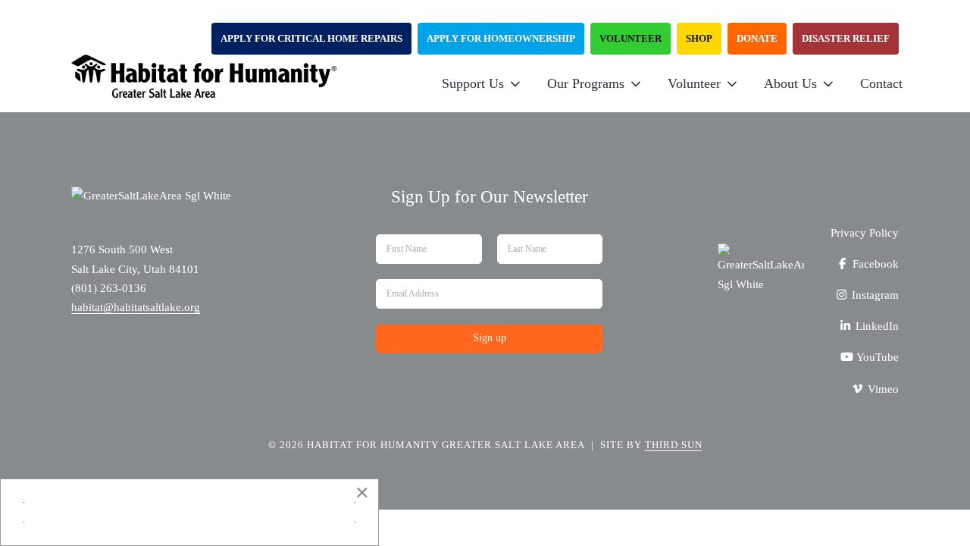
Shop (699, 38)
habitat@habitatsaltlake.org (135, 307)
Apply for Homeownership (501, 38)
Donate (757, 38)
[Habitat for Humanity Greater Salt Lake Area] (203, 83)
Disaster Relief (846, 38)
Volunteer (630, 38)
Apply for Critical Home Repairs (311, 38)
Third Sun (673, 444)
